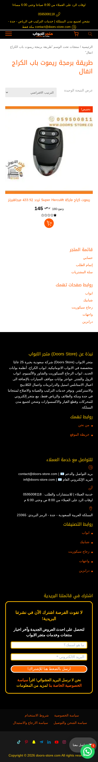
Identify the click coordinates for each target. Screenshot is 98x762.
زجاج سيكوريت (82, 307)
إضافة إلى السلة (49, 223)
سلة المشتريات (82, 272)
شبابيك (88, 300)
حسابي (88, 258)
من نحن (83, 425)
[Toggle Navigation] (8, 34)
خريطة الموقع (79, 434)
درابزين (87, 321)
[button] (87, 751)
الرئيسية (87, 47)
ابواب (89, 293)
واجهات (88, 314)
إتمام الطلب (84, 265)
